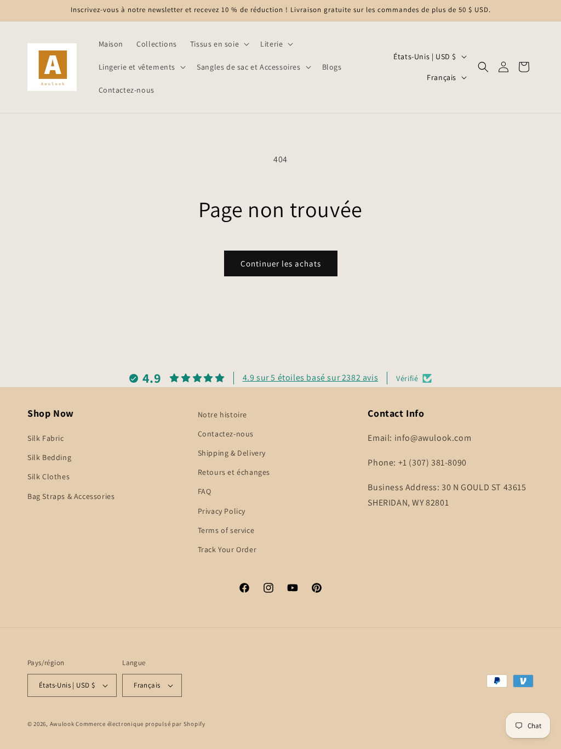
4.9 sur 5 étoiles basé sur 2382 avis (311, 377)
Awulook (62, 724)
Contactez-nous (226, 434)
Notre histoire (222, 414)
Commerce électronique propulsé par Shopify (140, 724)
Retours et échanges (234, 472)
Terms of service (226, 530)
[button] (219, 43)
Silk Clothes (48, 476)
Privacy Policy (221, 511)
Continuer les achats (281, 263)
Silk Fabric (45, 438)
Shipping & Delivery (232, 453)
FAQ (204, 491)
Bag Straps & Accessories (71, 496)
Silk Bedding (49, 457)
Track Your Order (227, 549)
